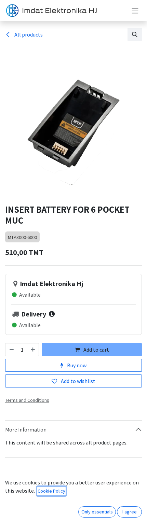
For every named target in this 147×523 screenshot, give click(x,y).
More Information (25, 429)
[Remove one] (11, 349)
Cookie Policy (51, 491)
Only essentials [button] (97, 512)
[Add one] (33, 349)
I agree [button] (129, 512)
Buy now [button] (76, 365)
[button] (135, 34)
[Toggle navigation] (135, 10)
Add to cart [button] (95, 349)
